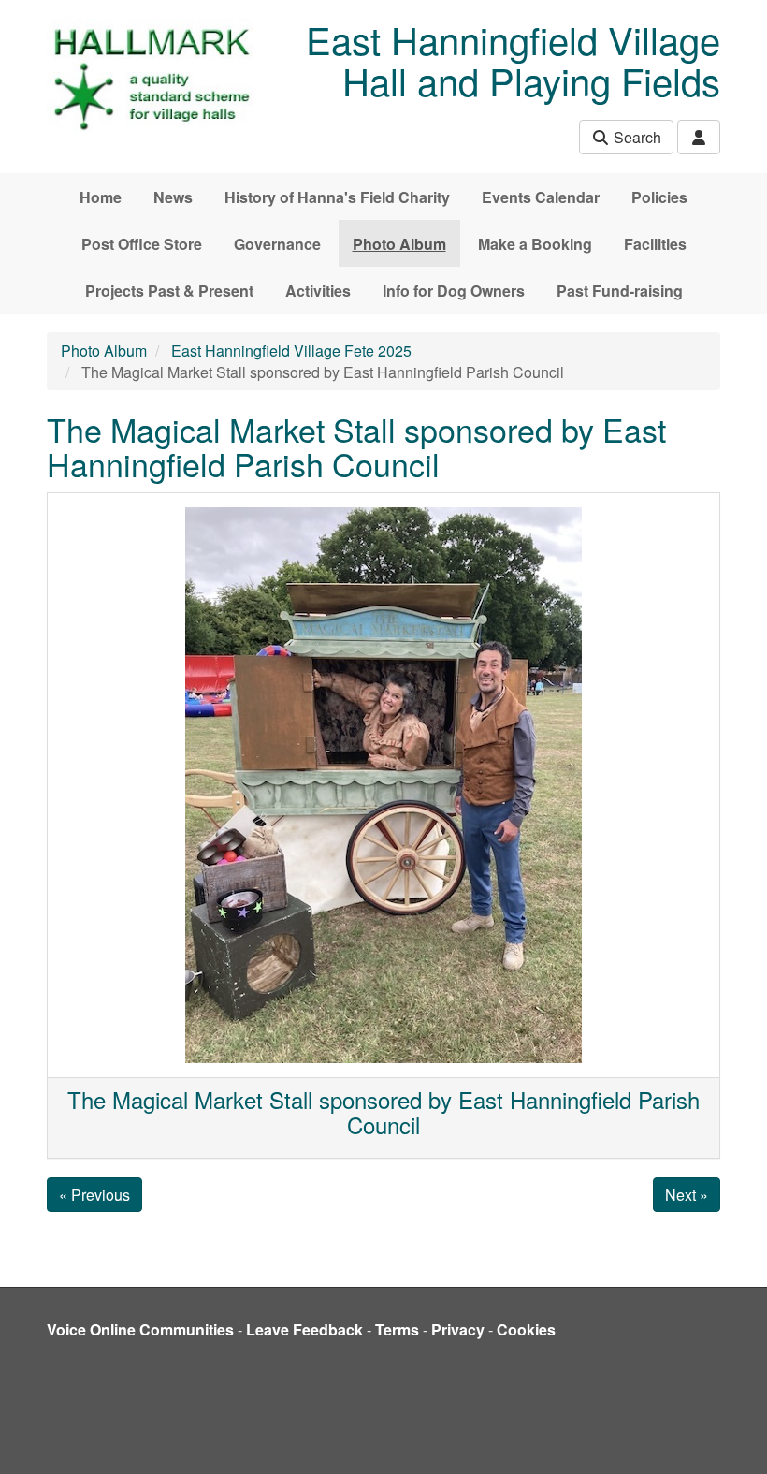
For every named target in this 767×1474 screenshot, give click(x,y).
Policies (659, 197)
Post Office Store (141, 244)
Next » (686, 1194)
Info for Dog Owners (454, 290)
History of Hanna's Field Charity (337, 197)
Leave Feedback (304, 1329)
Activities (318, 290)
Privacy (458, 1329)
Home (101, 197)
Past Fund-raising (620, 290)
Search (635, 137)
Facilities (655, 244)
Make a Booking (535, 244)
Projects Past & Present (169, 290)
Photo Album (399, 244)
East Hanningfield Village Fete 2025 (291, 350)
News (173, 197)
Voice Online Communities (140, 1329)
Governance (277, 244)
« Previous (94, 1194)
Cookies (526, 1329)
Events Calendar (541, 197)
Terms (397, 1329)
